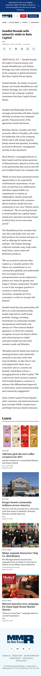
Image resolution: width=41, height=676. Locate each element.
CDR (23, 16)
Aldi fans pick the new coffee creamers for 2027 (18, 455)
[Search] (17, 16)
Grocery (5, 451)
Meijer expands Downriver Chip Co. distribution (20, 554)
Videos (25, 22)
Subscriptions (28, 658)
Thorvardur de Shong (11, 567)
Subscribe (33, 16)
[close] (38, 6)
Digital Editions (15, 658)
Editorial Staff (17, 655)
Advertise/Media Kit (31, 655)
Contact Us (6, 655)
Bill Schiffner (7, 466)
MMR (3, 41)
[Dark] (15, 16)
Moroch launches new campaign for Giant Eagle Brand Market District (20, 606)
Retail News (14, 22)
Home (4, 22)
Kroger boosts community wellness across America (17, 504)
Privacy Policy (21, 660)
